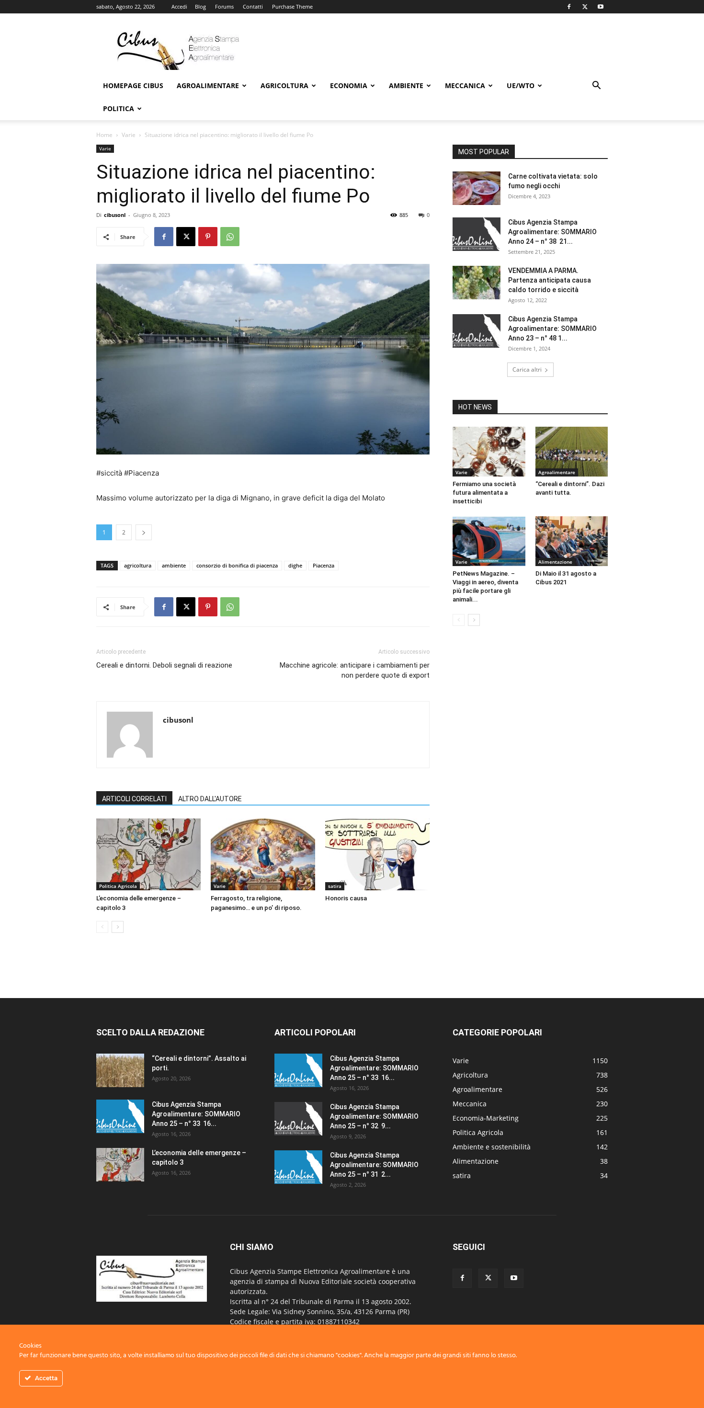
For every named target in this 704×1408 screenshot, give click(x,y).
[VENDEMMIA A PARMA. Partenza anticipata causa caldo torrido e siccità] (476, 282)
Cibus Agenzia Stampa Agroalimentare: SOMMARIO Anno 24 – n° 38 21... (552, 231)
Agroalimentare (208, 85)
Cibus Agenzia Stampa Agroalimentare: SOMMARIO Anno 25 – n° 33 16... (196, 1114)
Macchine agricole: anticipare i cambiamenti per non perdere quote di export (354, 670)
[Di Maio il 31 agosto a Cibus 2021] (571, 541)
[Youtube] (600, 6)
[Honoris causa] (377, 854)
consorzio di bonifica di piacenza (237, 565)
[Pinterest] (207, 236)
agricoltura (137, 565)
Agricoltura (284, 85)
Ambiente (406, 85)
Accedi (179, 6)
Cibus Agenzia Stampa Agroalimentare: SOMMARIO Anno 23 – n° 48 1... (552, 328)
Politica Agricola (118, 886)
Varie (129, 135)
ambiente (174, 565)
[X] (585, 6)
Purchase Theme (292, 6)
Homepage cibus (133, 85)
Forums (224, 6)
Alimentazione (555, 561)
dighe (295, 565)
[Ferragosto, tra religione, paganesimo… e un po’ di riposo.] (263, 854)
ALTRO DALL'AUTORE (210, 799)
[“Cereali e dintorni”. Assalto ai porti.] (120, 1070)
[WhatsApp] (229, 236)
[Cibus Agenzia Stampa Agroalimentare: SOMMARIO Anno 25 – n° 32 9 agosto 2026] (298, 1118)
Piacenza (323, 565)
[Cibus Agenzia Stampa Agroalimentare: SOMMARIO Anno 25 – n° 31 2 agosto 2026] (298, 1167)
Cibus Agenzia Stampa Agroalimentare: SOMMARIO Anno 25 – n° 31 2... (374, 1164)
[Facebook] (569, 6)
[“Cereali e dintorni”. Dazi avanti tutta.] (571, 452)
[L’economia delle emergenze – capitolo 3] (148, 854)
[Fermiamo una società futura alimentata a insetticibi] (489, 452)
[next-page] (118, 927)
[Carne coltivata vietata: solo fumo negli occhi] (476, 188)
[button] (596, 86)
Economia (348, 85)
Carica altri (527, 369)
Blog (200, 6)
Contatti (253, 6)
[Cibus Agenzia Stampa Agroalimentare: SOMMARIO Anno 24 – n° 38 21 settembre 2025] (476, 234)
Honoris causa (346, 898)
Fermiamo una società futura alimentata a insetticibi (484, 492)
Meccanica (465, 85)
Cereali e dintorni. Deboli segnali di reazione (164, 665)
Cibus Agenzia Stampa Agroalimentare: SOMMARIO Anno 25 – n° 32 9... (374, 1116)
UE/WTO (520, 85)
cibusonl (114, 214)
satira (334, 886)
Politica (118, 108)
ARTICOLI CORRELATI (134, 799)
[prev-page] (102, 927)
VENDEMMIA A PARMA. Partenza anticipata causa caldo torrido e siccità (549, 280)
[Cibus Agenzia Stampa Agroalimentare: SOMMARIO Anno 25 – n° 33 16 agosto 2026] (120, 1116)
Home (104, 135)
